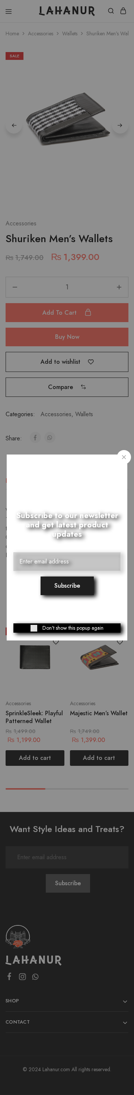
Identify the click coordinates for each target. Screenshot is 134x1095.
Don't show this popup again (72, 628)
